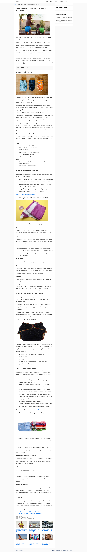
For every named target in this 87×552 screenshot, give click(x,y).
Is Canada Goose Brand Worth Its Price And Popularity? (34, 530)
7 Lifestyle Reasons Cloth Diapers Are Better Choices (30, 511)
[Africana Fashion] (18, 1)
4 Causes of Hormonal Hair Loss (22, 517)
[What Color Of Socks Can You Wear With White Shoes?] (34, 539)
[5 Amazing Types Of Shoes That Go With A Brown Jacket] (47, 539)
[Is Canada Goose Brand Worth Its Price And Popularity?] (34, 526)
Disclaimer (53, 550)
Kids (21, 516)
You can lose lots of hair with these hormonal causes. (26, 194)
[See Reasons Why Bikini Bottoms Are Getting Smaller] (21, 526)
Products (66, 1)
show (26, 67)
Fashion (56, 1)
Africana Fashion (20, 550)
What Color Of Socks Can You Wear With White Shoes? (34, 543)
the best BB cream (37, 409)
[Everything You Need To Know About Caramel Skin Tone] (21, 539)
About (68, 550)
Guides (18, 516)
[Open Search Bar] (69, 1)
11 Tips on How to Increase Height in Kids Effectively (30, 513)
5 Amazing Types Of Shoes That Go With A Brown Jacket (46, 543)
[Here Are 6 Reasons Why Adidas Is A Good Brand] (47, 526)
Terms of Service (63, 550)
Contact (71, 550)
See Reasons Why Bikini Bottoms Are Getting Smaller (21, 530)
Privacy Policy (58, 550)
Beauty (51, 1)
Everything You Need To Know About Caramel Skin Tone (21, 543)
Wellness (61, 1)
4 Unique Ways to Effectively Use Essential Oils (25, 518)
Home (47, 1)
